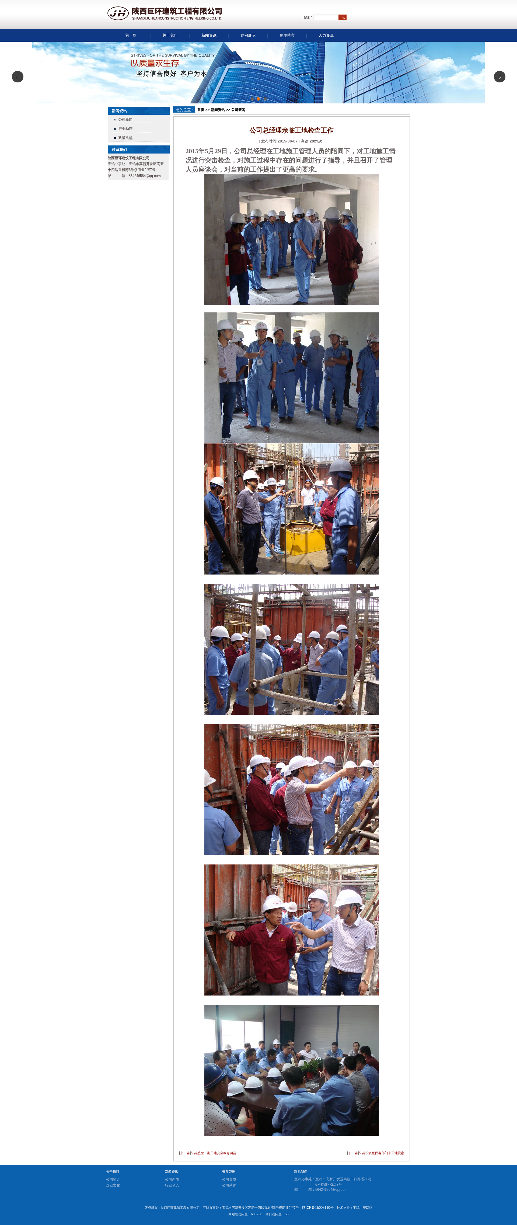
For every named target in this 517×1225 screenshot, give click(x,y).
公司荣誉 (229, 1185)
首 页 (130, 35)
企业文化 (113, 1185)
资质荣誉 (287, 35)
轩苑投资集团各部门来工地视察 (381, 1153)
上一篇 (185, 1153)
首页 (200, 110)
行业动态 (125, 129)
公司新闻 (125, 119)
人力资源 (326, 35)
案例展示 (248, 35)
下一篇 (353, 1153)
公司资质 (229, 1179)
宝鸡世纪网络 (362, 1208)
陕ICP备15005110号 (318, 1208)
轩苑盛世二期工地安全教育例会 (213, 1153)
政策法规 (125, 138)
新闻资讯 (208, 35)
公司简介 (113, 1179)
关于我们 (169, 35)
